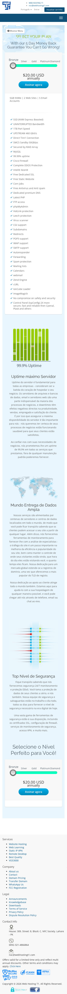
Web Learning (16, 847)
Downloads (15, 905)
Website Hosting (18, 844)
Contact (13, 874)
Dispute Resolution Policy (22, 915)
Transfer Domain (18, 881)
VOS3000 (14, 860)
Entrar (37, 9)
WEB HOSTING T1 (36, 3)
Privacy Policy (16, 912)
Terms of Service (18, 908)
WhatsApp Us (16, 884)
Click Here (15, 966)
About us (14, 871)
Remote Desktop (18, 853)
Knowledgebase (17, 902)
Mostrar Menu (16, 30)
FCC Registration (18, 887)
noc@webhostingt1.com (39, 5)
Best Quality (15, 857)
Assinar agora (33, 85)
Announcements (18, 898)
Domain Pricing (17, 877)
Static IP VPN (16, 850)
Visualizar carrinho (54, 9)
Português (25, 9)
